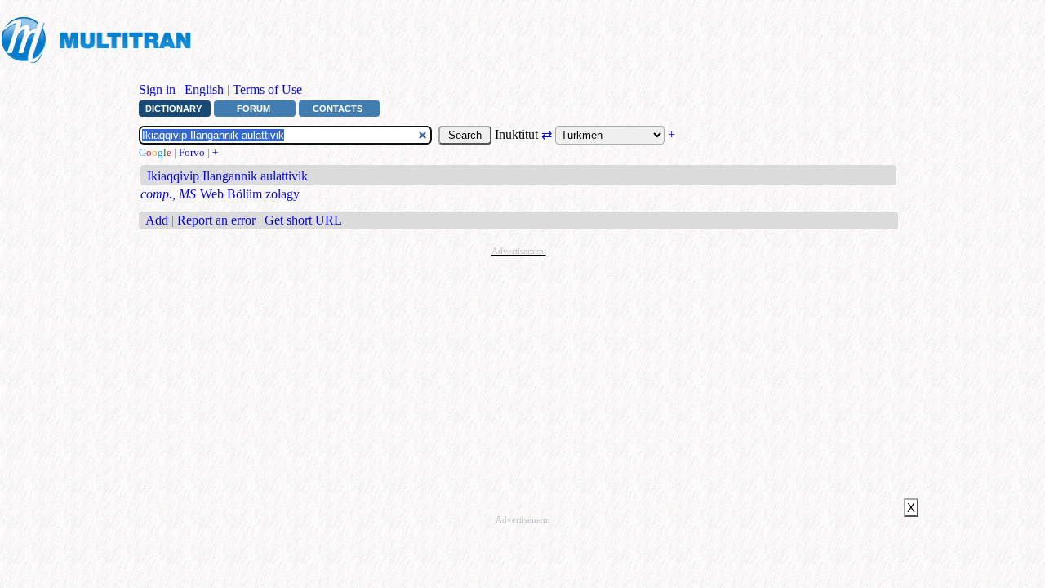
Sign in (157, 89)
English (204, 89)
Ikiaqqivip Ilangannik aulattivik (227, 176)
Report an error (216, 220)
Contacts (337, 109)
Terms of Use (267, 89)
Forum (253, 109)
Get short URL (303, 220)
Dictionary (173, 109)
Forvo (192, 152)
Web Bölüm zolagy (250, 194)
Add (156, 220)
